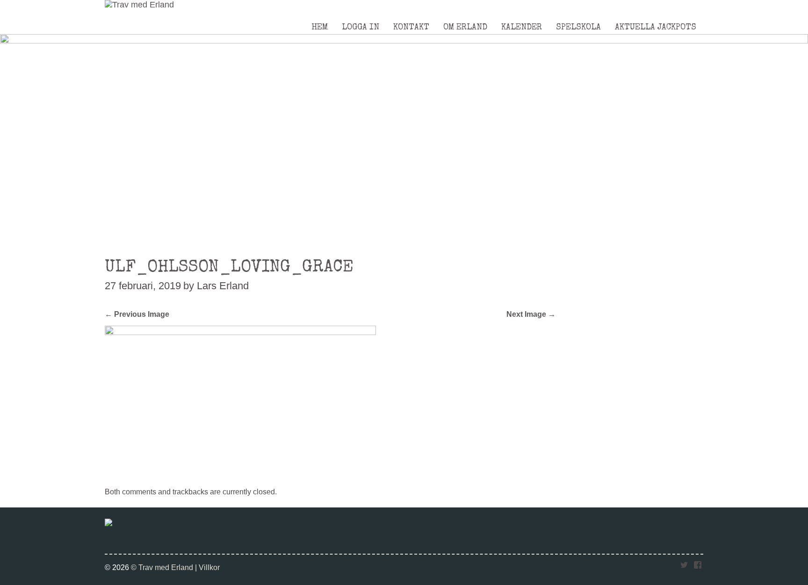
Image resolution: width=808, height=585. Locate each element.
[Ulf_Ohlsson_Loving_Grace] (240, 332)
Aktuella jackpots (655, 27)
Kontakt (411, 27)
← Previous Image (137, 314)
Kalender (521, 27)
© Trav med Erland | (165, 567)
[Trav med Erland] (139, 4)
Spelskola (578, 27)
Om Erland (465, 27)
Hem (319, 27)
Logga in (360, 27)
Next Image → (531, 314)
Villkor (209, 567)
